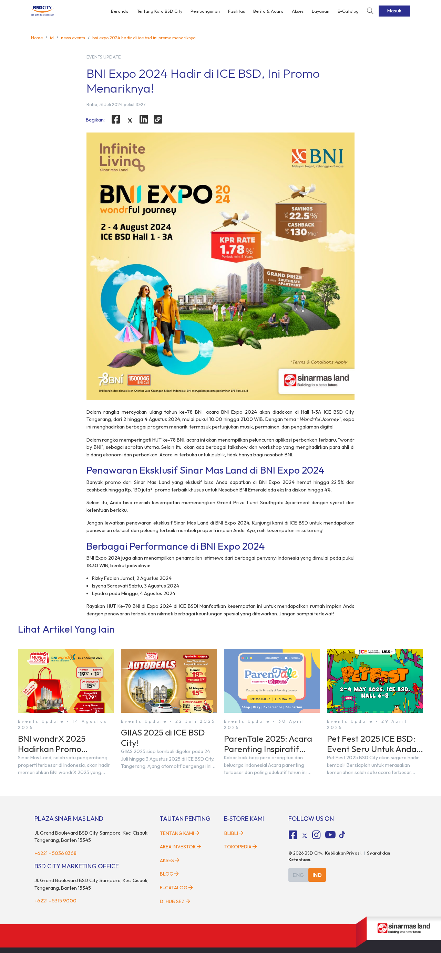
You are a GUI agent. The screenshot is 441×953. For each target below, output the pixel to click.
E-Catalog (348, 11)
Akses (298, 11)
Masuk (394, 11)
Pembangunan (205, 11)
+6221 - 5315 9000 (55, 901)
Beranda (120, 11)
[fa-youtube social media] (330, 834)
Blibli (231, 833)
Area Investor (178, 847)
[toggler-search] (370, 11)
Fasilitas (236, 11)
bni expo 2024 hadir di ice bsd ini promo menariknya (144, 37)
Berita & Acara (268, 11)
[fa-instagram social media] (316, 834)
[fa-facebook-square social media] (293, 834)
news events (73, 37)
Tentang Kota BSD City (159, 11)
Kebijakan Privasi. (343, 853)
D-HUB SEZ (173, 901)
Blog (166, 874)
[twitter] (129, 120)
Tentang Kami (177, 833)
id (52, 37)
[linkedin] (144, 119)
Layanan (320, 11)
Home (37, 37)
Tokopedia (238, 847)
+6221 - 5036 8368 (55, 853)
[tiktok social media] (304, 835)
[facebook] (115, 119)
